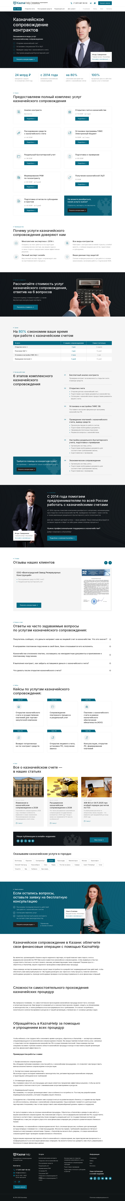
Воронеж (29, 860)
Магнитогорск (73, 860)
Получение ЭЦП (43, 1173)
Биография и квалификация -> (101, 59)
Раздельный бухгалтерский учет (40, 155)
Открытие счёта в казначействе (48, 1160)
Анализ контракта (33, 110)
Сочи (100, 865)
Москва (84, 860)
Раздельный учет (59, 9)
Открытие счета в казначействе (90, 110)
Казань (51, 860)
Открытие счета (30, 9)
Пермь (53, 865)
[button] (105, 3)
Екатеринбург (40, 860)
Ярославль (44, 869)
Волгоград (18, 860)
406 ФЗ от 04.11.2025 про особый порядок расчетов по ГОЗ (96, 805)
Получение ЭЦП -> (21, 351)
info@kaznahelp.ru (21, 1172)
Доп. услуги (71, 9)
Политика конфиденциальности (99, 1197)
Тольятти (17, 869)
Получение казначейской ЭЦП (90, 176)
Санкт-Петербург (89, 865)
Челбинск (34, 869)
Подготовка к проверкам (87, 155)
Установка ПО (43, 1171)
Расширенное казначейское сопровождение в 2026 (61, 805)
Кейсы (95, 9)
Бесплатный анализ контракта (48, 1158)
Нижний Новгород (21, 865)
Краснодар (61, 860)
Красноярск (95, 860)
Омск (45, 865)
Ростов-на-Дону (65, 865)
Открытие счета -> (21, 347)
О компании (86, 9)
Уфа (26, 869)
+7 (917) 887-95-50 (80, 3)
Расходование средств (45, 9)
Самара (77, 865)
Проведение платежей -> (23, 359)
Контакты (109, 9)
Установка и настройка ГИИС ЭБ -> (26, 355)
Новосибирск (35, 865)
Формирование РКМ (45, 1168)
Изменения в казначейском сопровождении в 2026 (27, 805)
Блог (101, 9)
